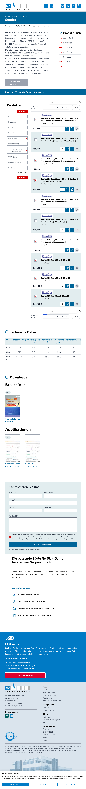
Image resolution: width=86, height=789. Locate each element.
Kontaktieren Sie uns (15, 82)
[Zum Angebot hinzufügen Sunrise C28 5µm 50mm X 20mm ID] (72, 304)
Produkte (9, 92)
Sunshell (67, 66)
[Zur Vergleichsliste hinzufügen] (77, 129)
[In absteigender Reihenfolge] (80, 102)
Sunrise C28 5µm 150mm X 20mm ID (55, 278)
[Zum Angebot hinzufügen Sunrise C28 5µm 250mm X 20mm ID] (72, 268)
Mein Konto (47, 717)
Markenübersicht (49, 693)
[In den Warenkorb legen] (67, 129)
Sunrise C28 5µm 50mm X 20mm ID (55, 296)
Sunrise (66, 61)
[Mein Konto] (73, 6)
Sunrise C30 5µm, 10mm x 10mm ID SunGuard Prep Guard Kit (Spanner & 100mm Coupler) (59, 139)
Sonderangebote (49, 710)
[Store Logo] (17, 5)
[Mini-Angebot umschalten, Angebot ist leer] (79, 6)
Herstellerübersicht (49, 690)
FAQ (44, 722)
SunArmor (67, 47)
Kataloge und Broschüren (52, 701)
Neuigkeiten (48, 704)
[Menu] (46, 6)
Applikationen (48, 698)
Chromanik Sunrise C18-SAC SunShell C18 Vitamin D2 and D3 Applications (12, 465)
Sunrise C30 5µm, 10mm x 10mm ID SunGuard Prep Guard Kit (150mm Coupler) (59, 200)
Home (7, 26)
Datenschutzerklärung (27, 535)
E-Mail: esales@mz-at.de (13, 706)
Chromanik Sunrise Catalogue (12, 420)
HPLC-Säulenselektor (50, 695)
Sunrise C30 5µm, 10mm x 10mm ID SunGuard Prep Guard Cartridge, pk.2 (59, 180)
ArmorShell (68, 38)
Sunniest (67, 57)
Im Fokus (46, 707)
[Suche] (51, 6)
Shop (45, 714)
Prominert (67, 43)
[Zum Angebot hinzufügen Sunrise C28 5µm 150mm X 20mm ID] (72, 286)
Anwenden (22, 111)
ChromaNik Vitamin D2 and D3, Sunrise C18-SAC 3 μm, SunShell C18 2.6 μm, (32, 465)
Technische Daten (23, 92)
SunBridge (67, 52)
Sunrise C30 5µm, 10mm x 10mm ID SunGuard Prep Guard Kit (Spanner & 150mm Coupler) (59, 119)
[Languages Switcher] (62, 6)
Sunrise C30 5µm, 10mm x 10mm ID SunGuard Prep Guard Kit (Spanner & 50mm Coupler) (59, 160)
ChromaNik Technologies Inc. (34, 26)
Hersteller (16, 26)
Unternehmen (49, 726)
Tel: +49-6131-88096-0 (13, 703)
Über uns (46, 729)
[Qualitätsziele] (11, 736)
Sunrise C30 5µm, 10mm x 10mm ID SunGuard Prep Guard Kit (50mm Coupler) (59, 241)
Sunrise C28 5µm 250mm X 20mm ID (55, 260)
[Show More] (37, 120)
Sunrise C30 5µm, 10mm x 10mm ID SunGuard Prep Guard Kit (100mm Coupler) (59, 220)
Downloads (38, 92)
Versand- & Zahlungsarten (52, 720)
